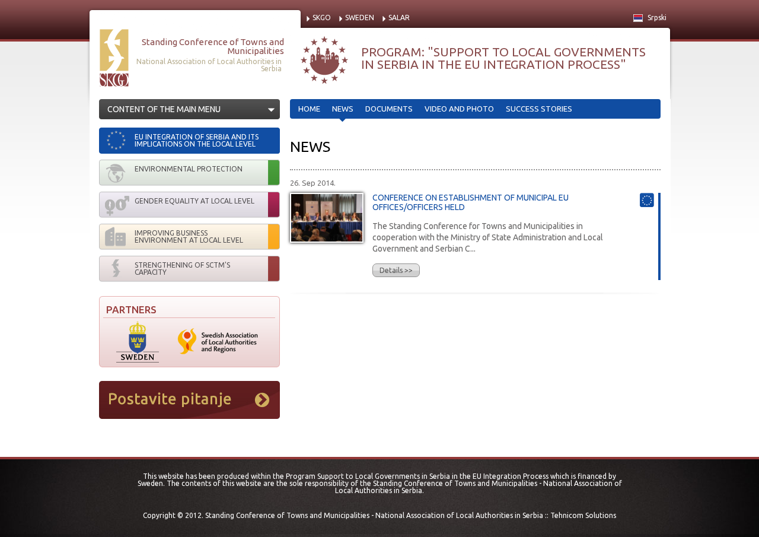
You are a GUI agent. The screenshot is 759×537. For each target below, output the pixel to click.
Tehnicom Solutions (583, 515)
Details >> (396, 270)
